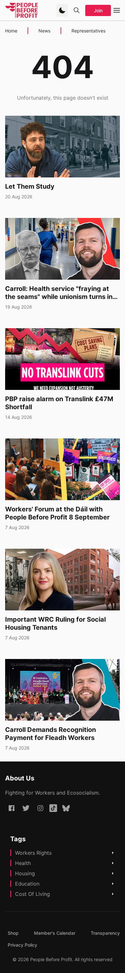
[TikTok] (53, 808)
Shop (13, 933)
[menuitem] (13, 933)
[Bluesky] (66, 808)
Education (27, 883)
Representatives (88, 30)
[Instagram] (40, 808)
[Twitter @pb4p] (26, 808)
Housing (25, 873)
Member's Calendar (54, 933)
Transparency (105, 933)
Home (11, 30)
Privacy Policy (22, 945)
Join (98, 10)
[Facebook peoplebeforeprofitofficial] (11, 808)
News (44, 30)
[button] (62, 10)
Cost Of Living (32, 894)
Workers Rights (33, 853)
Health (23, 863)
